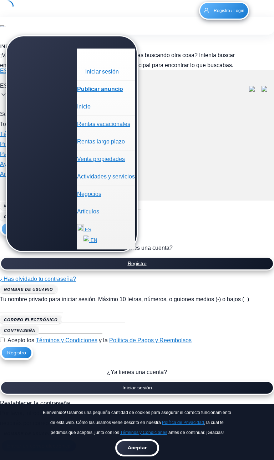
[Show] (105, 330)
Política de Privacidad (183, 422)
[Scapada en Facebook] (255, 90)
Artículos (88, 211)
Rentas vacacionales (103, 124)
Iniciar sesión (137, 387)
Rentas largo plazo (101, 141)
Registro (137, 263)
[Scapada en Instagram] (268, 90)
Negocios (89, 194)
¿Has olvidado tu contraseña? (38, 279)
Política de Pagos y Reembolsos (150, 340)
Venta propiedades (101, 159)
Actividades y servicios (106, 176)
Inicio (84, 106)
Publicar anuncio (100, 89)
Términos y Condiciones (143, 432)
